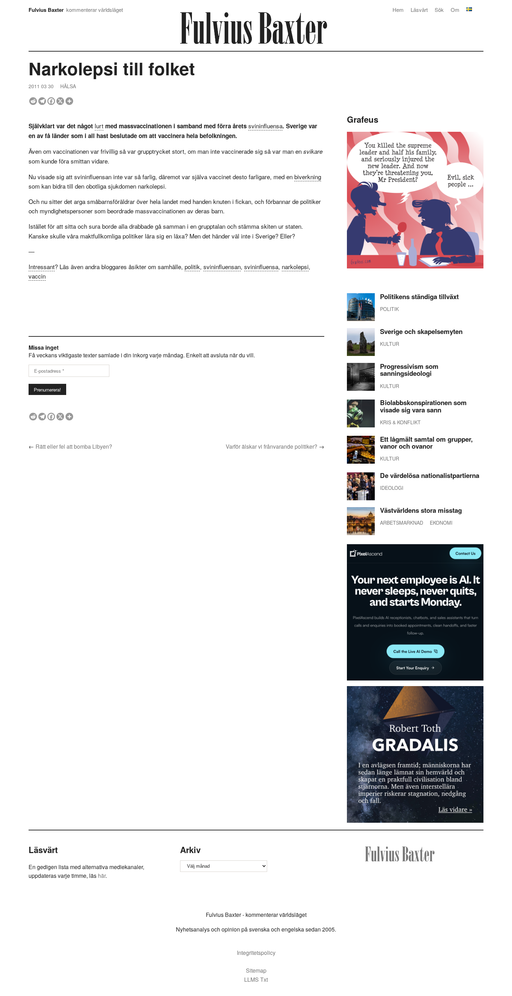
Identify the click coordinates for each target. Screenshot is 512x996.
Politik (389, 308)
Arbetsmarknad (401, 522)
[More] (69, 101)
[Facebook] (51, 101)
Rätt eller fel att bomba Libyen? (74, 446)
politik (192, 266)
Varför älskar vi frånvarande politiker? (271, 446)
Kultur (389, 343)
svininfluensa (265, 125)
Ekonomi (441, 522)
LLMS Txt (256, 979)
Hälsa (68, 86)
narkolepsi (295, 266)
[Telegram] (42, 101)
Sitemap (256, 970)
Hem (398, 9)
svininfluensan (222, 266)
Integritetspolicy (256, 953)
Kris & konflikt (400, 422)
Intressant (42, 266)
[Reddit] (33, 101)
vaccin (37, 276)
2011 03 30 (41, 86)
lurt (99, 125)
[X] (60, 101)
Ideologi (391, 487)
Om (455, 9)
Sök (439, 9)
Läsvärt (419, 9)
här (102, 876)
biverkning (307, 176)
